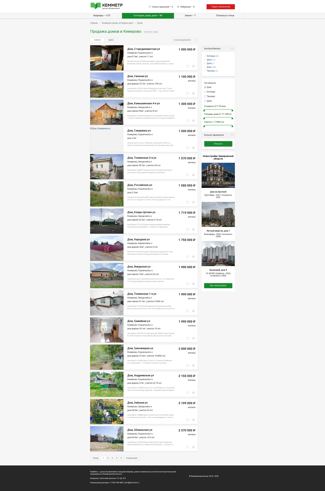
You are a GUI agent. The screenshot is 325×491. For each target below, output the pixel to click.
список (97, 40)
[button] (185, 40)
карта (110, 40)
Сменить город (151, 32)
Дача (211, 59)
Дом (211, 67)
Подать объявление (220, 6)
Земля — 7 (190, 15)
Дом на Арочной (218, 192)
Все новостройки (218, 285)
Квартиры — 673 (101, 15)
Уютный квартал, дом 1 (218, 231)
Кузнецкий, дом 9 (218, 270)
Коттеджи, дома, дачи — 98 (148, 15)
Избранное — (187, 7)
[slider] (204, 110)
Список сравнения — (162, 7)
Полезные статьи (225, 15)
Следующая (131, 458)
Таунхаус (212, 71)
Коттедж (213, 56)
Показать (218, 144)
